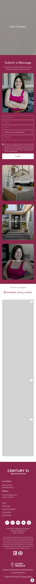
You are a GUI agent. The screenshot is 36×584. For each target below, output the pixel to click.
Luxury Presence (18, 573)
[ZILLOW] (29, 523)
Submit (18, 156)
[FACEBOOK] (7, 523)
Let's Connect (6, 515)
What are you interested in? (14, 132)
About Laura (6, 506)
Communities (6, 512)
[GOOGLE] (23, 523)
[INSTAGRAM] (13, 523)
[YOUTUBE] (18, 523)
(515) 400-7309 (7, 485)
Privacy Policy (13, 151)
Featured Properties (8, 509)
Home (4, 503)
